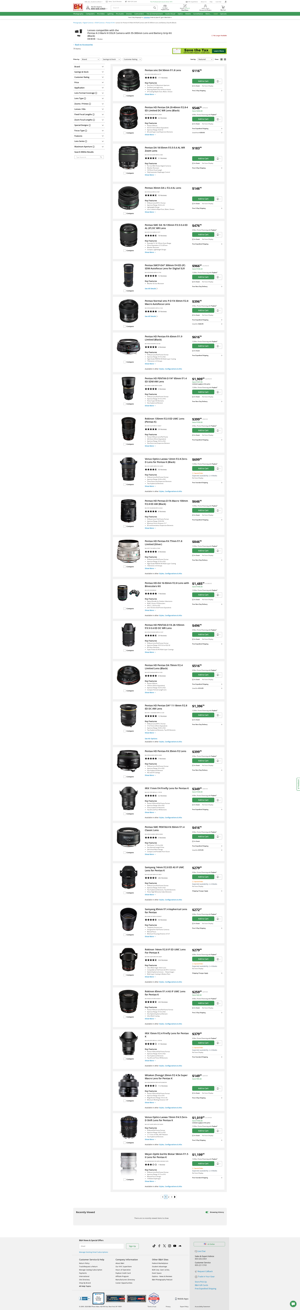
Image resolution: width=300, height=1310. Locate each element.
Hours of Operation (123, 1270)
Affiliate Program (122, 1276)
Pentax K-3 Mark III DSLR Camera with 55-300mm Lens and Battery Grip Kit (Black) (129, 34)
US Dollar (211, 1244)
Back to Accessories (84, 44)
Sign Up (132, 1246)
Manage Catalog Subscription (90, 1270)
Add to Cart (203, 81)
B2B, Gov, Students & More (93, 2)
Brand (84, 59)
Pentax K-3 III (110, 22)
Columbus (147, 17)
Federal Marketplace (160, 1263)
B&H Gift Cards (201, 1285)
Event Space (156, 1273)
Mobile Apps (183, 1298)
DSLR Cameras (100, 22)
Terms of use (152, 1307)
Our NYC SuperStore (124, 1266)
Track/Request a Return (88, 1266)
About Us (203, 2)
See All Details (150, 289)
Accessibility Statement (202, 1307)
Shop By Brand (85, 1283)
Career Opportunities (124, 1283)
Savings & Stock (109, 59)
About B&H (120, 1263)
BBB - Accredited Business (85, 1298)
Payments (83, 1273)
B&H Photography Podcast (162, 1280)
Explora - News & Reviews (162, 1276)
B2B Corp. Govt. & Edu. (161, 1270)
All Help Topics (85, 1286)
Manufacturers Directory (125, 1280)
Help (211, 2)
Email (83, 1246)
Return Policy (84, 1263)
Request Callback (205, 1271)
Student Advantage (159, 1266)
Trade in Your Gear (206, 1276)
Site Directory (84, 1280)
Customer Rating (130, 59)
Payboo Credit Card (123, 1273)
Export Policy (184, 1307)
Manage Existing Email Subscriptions (93, 1252)
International (84, 1276)
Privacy (168, 1307)
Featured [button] (202, 59)
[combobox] (205, 59)
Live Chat (218, 2)
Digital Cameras (88, 22)
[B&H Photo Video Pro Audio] (79, 7)
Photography (77, 22)
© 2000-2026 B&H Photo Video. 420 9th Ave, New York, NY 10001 (100, 1307)
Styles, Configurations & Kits (170, 369)
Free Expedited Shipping (205, 1288)
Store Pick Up (201, 1281)
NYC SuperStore (193, 2)
